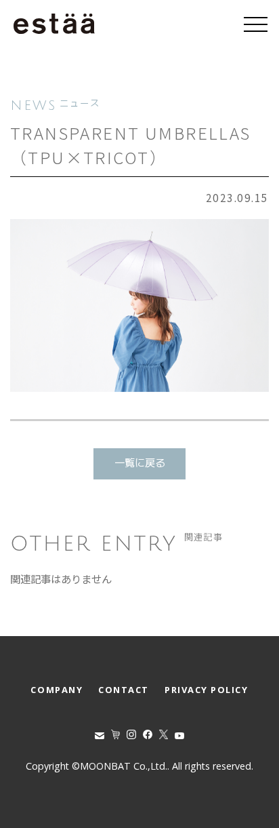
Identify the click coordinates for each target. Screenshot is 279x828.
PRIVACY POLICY (207, 690)
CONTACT (123, 690)
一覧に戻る (139, 463)
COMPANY (56, 690)
